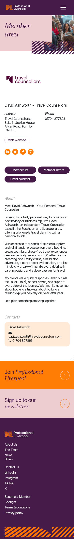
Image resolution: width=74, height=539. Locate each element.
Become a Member (18, 497)
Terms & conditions (17, 507)
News (8, 455)
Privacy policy (14, 513)
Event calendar (20, 179)
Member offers (54, 170)
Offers (9, 459)
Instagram (11, 478)
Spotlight (10, 502)
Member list (20, 170)
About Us (11, 444)
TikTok (9, 483)
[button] (63, 8)
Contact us (12, 467)
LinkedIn (10, 472)
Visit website (17, 140)
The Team (11, 450)
